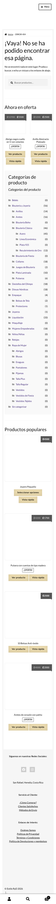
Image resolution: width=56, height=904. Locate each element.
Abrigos (20, 351)
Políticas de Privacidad (28, 834)
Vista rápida (15, 161)
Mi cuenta (9, 899)
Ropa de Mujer (19, 345)
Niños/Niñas (18, 334)
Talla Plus (20, 378)
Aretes (19, 216)
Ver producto (15, 154)
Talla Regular (22, 384)
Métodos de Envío (28, 810)
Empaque (16, 295)
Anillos (19, 211)
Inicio (10, 34)
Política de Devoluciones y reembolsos (28, 841)
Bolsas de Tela (22, 300)
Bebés (15, 200)
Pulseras (20, 278)
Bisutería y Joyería (21, 205)
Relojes (15, 339)
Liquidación (18, 317)
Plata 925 (24, 244)
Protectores (22, 306)
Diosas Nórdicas (20, 289)
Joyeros (16, 311)
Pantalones (21, 367)
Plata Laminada (23, 272)
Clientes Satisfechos (28, 806)
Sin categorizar (19, 406)
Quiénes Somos (28, 830)
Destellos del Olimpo (22, 284)
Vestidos (20, 390)
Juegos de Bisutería (25, 267)
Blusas (19, 356)
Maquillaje (17, 323)
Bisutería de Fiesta (25, 255)
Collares (20, 261)
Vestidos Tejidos (24, 401)
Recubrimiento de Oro (30, 250)
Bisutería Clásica (24, 228)
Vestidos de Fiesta (25, 395)
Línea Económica (28, 239)
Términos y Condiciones (28, 837)
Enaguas (20, 362)
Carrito (43, 897)
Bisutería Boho (23, 222)
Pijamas (20, 373)
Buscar (28, 899)
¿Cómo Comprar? (28, 802)
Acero (22, 233)
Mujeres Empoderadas (23, 328)
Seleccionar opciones (28, 492)
